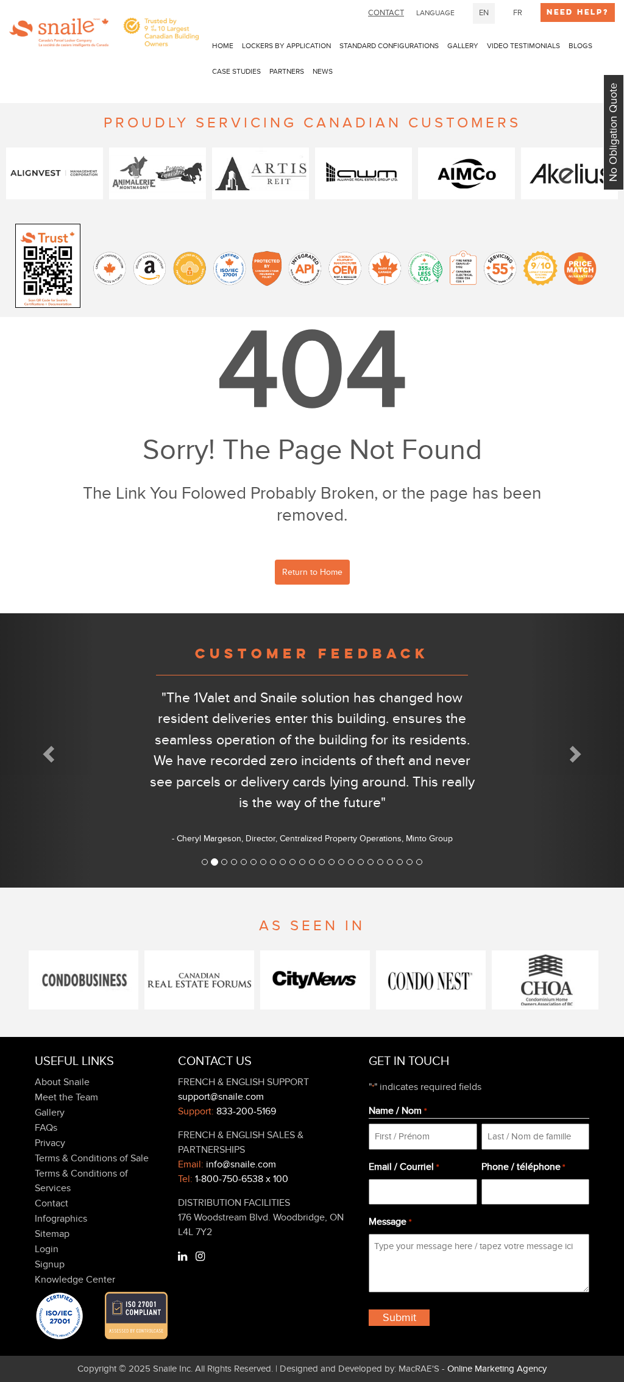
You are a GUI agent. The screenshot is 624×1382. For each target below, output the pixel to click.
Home (222, 45)
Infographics (61, 1219)
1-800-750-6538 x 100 (241, 1179)
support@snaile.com (221, 1097)
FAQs (46, 1128)
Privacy (50, 1143)
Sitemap (52, 1234)
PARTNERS (286, 71)
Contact (51, 1203)
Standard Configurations (389, 45)
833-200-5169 (246, 1111)
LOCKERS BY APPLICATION (286, 45)
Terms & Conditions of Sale (92, 1158)
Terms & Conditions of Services (81, 1180)
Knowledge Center (75, 1279)
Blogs (580, 45)
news (323, 71)
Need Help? (578, 12)
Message (390, 1222)
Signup (50, 1264)
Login (46, 1249)
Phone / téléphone (523, 1167)
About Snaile (62, 1082)
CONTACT (386, 13)
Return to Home (312, 572)
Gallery (462, 45)
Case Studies (236, 71)
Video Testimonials (523, 45)
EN (484, 13)
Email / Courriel (403, 1167)
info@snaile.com (241, 1164)
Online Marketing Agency (497, 1368)
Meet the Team (66, 1097)
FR (517, 13)
